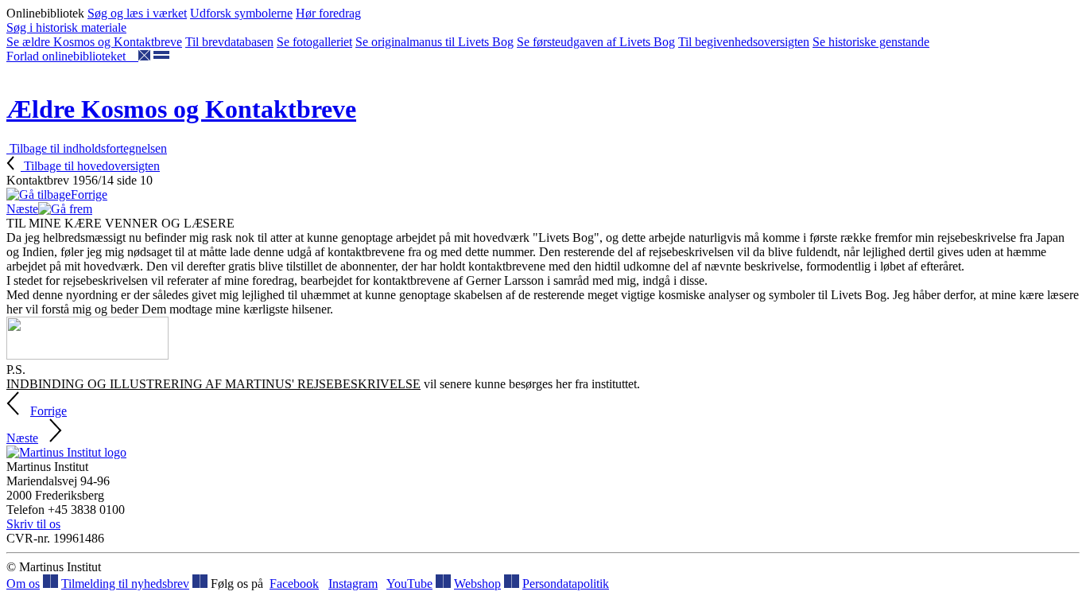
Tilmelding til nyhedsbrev (125, 583)
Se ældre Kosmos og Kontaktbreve (94, 42)
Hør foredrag (328, 13)
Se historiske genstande (871, 42)
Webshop (477, 583)
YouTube (409, 583)
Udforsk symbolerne (241, 13)
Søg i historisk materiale (66, 27)
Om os (23, 583)
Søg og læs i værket (137, 13)
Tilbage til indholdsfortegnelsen (86, 148)
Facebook (294, 583)
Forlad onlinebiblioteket (72, 56)
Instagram (353, 583)
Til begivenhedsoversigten (743, 42)
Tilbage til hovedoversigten (90, 166)
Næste (22, 209)
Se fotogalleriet (314, 42)
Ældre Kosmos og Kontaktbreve (181, 109)
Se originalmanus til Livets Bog (434, 42)
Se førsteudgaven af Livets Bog (596, 42)
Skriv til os (33, 524)
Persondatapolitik (565, 583)
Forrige (89, 194)
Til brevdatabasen (229, 42)
